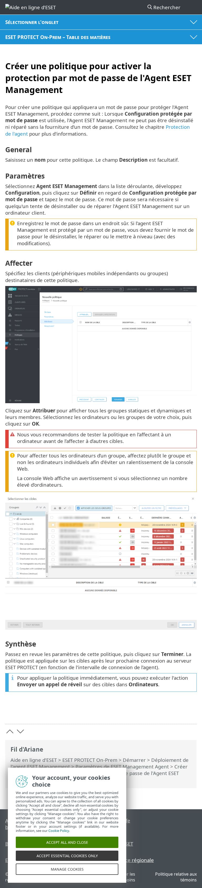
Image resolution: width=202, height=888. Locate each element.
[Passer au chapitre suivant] (20, 731)
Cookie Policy (58, 830)
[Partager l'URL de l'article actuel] (163, 712)
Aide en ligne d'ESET (34, 760)
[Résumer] (190, 712)
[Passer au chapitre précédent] (9, 731)
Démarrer (134, 760)
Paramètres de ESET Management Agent (122, 766)
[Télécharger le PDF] (176, 712)
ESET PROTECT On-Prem (89, 760)
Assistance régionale (130, 860)
